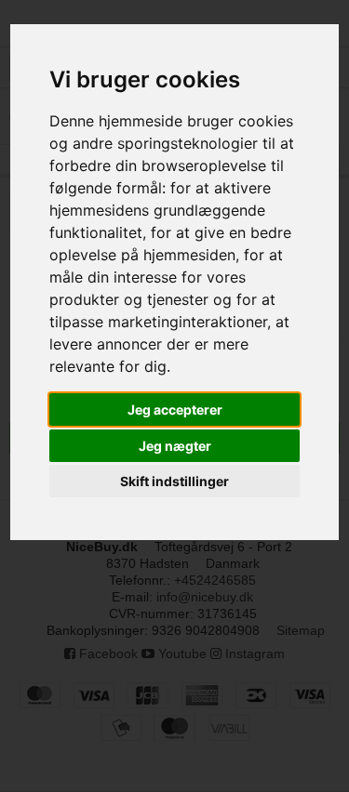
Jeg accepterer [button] (175, 409)
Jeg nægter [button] (175, 446)
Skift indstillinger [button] (174, 481)
